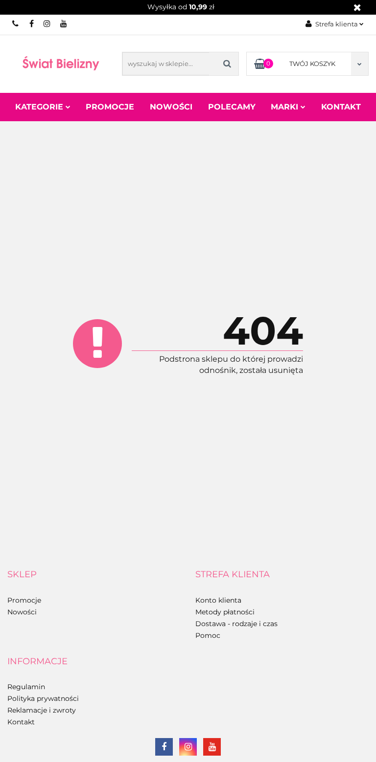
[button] (22, 575)
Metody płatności (225, 612)
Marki (286, 106)
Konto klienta (218, 600)
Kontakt (341, 106)
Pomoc (207, 635)
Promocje (110, 106)
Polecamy (232, 106)
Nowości (171, 106)
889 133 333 (16, 23)
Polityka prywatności (43, 698)
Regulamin (26, 686)
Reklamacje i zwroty (41, 710)
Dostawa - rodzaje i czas (236, 623)
